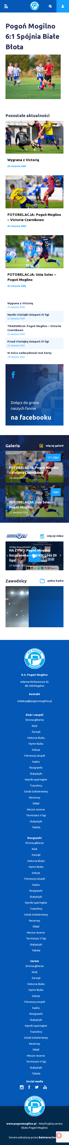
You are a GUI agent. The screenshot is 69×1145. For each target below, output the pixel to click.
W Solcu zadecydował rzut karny (29, 352)
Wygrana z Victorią (20, 303)
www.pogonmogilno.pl (21, 1123)
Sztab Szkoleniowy (36, 791)
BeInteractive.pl (49, 1137)
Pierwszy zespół (34, 755)
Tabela (36, 827)
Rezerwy (34, 797)
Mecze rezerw (36, 809)
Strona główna (34, 719)
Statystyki (36, 773)
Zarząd (36, 731)
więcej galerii (54, 445)
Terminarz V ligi (36, 815)
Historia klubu (36, 737)
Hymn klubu (36, 743)
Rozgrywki (36, 767)
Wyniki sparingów (36, 779)
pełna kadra (55, 580)
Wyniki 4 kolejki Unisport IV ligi (28, 314)
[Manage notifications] (59, 1135)
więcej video (55, 535)
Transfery (36, 785)
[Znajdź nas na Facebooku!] (34, 424)
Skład (36, 803)
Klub (34, 725)
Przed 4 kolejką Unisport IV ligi (28, 341)
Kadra (36, 761)
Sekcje (36, 749)
